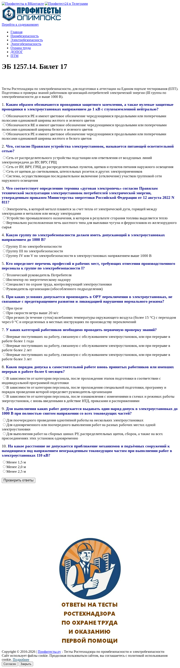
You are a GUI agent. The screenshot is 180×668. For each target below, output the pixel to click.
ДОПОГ (17, 52)
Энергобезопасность (26, 44)
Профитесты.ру (49, 651)
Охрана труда (21, 48)
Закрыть (25, 664)
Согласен (10, 664)
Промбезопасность (25, 36)
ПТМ (14, 56)
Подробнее (21, 659)
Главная (16, 32)
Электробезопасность (27, 40)
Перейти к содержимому (20, 24)
